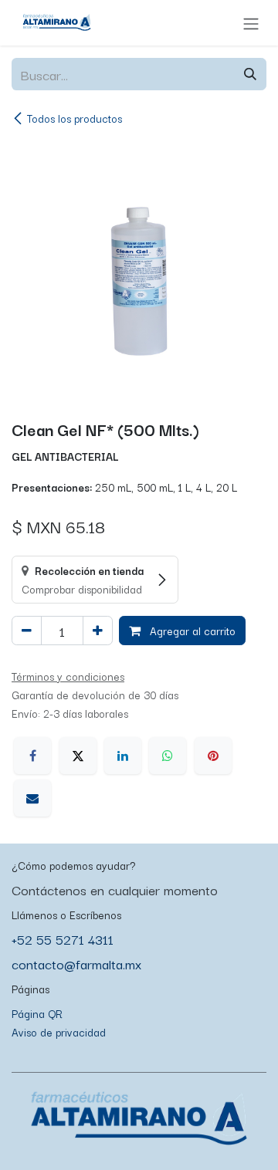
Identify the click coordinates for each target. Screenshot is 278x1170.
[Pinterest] (213, 755)
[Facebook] (32, 755)
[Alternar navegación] (251, 22)
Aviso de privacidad (59, 1031)
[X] (78, 755)
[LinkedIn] (122, 755)
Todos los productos (74, 118)
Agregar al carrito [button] (191, 630)
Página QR (37, 1013)
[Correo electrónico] (32, 798)
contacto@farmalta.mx (76, 963)
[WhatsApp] (167, 755)
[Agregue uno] (98, 630)
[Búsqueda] (250, 74)
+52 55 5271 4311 (63, 938)
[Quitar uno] (27, 630)
